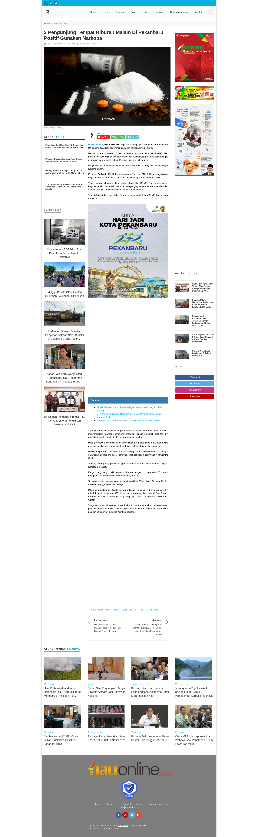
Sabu (137, 610)
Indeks (198, 12)
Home (93, 12)
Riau (105, 12)
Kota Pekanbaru (66, 24)
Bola (133, 12)
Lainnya (159, 12)
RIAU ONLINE (95, 144)
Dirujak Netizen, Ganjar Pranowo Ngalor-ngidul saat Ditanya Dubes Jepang (107, 627)
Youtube (195, 396)
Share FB (133, 137)
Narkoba (108, 610)
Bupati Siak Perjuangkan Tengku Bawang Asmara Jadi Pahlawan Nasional (107, 692)
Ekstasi (124, 610)
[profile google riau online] (139, 815)
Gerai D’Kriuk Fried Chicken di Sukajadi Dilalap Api (201, 353)
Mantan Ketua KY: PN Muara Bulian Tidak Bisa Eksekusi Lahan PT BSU (61, 740)
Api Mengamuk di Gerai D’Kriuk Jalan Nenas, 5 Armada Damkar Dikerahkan (203, 338)
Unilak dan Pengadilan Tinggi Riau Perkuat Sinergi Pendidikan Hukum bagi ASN (64, 420)
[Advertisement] (128, 376)
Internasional (183, 684)
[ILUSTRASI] (107, 86)
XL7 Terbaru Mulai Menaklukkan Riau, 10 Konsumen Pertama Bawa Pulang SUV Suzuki (64, 186)
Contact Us (111, 804)
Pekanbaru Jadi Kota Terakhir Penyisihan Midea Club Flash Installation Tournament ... (64, 147)
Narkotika (116, 610)
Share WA (119, 137)
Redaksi (96, 804)
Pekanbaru (144, 610)
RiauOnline (123, 825)
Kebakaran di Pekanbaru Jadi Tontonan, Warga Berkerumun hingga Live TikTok (201, 321)
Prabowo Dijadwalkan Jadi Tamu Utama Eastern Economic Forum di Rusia (63, 160)
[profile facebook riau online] (46, 3)
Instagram (196, 390)
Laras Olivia (91, 44)
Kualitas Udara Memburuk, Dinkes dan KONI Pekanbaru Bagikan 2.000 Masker (203, 303)
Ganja (131, 610)
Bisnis (145, 12)
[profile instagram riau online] (55, 3)
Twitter (196, 383)
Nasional (119, 12)
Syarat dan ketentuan (133, 804)
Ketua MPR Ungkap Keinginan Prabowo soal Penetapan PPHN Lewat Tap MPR (194, 740)
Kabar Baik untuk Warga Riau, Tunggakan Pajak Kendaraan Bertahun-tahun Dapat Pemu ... (64, 377)
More (180, 366)
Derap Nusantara (179, 12)
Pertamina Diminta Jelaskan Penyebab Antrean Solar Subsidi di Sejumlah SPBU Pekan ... (64, 335)
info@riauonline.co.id (130, 807)
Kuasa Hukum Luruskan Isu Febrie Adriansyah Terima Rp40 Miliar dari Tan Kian (150, 692)
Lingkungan (52, 684)
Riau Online (154, 610)
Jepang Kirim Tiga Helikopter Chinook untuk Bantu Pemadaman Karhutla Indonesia (194, 692)
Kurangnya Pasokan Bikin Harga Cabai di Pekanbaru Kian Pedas (128, 420)
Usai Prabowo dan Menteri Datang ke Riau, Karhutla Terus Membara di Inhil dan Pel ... (62, 692)
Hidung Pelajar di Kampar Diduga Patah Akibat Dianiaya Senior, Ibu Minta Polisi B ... (64, 172)
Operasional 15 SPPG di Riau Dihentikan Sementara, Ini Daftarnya (64, 253)
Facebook (195, 377)
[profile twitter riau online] (51, 3)
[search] (210, 12)
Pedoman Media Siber (159, 804)
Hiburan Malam (97, 610)
